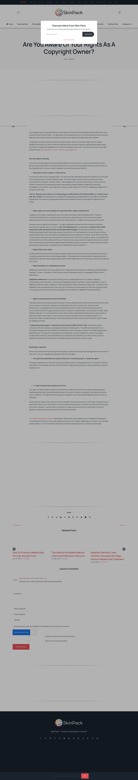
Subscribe (88, 34)
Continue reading (69, 40)
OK (85, 776)
